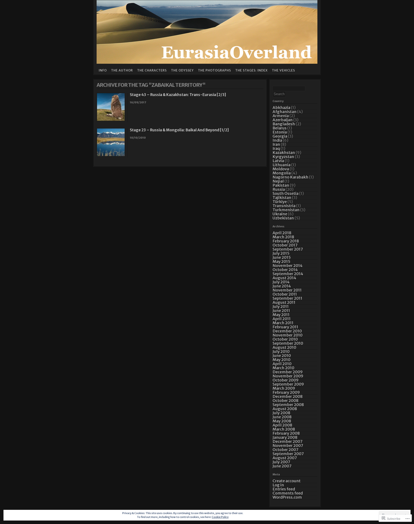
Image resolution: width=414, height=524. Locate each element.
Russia (279, 189)
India (277, 140)
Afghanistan (284, 111)
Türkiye (280, 201)
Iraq (276, 148)
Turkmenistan (286, 209)
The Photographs (214, 70)
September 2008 (288, 404)
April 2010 (282, 363)
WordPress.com (287, 497)
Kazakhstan (284, 152)
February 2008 (286, 433)
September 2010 (288, 343)
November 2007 (288, 445)
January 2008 (285, 437)
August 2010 (284, 347)
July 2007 (281, 461)
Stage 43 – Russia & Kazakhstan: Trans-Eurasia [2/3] (178, 94)
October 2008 (285, 400)
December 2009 (288, 371)
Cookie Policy (220, 517)
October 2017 (285, 245)
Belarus (280, 128)
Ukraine (280, 213)
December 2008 (288, 396)
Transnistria (284, 205)
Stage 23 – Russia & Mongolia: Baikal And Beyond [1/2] (179, 130)
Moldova (281, 168)
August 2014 (284, 277)
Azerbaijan (283, 119)
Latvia (278, 160)
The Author (122, 70)
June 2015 (282, 257)
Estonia (280, 132)
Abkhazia (281, 107)
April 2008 (282, 425)
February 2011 (285, 326)
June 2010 (282, 355)
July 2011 (281, 306)
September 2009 (288, 384)
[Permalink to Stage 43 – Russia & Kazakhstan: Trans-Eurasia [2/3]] (111, 120)
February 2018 (286, 241)
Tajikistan (282, 197)
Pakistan (281, 185)
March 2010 (283, 367)
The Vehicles (283, 70)
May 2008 (282, 421)
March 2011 (283, 322)
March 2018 (283, 236)
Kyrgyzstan (283, 156)
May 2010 (281, 359)
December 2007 (288, 441)
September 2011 (287, 298)
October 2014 (285, 269)
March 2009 (284, 388)
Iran (276, 144)
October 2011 (285, 294)
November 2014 (288, 265)
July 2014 (281, 281)
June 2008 (282, 416)
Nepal (278, 181)
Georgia (280, 136)
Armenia (281, 115)
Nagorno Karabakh (290, 177)
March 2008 (284, 429)
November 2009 (288, 376)
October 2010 (285, 339)
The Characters (152, 70)
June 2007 (282, 466)
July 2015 (281, 253)
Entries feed (284, 489)
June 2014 (282, 286)
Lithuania (281, 164)
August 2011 (284, 302)
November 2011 (287, 290)
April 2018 (282, 232)
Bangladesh (284, 123)
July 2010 (281, 351)
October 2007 (285, 449)
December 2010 (287, 331)
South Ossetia (285, 193)
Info (103, 70)
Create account (287, 480)
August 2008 (285, 408)
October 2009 (286, 380)
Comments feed (288, 493)
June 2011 (281, 310)
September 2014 (288, 273)
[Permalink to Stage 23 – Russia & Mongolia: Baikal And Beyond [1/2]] (111, 155)
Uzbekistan (283, 217)
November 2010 (288, 335)
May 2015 (281, 261)
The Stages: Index (251, 70)
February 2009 (286, 392)
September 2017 (288, 249)
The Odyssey (182, 70)
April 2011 (282, 318)
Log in (278, 484)
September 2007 (288, 453)
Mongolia (282, 173)
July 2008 (281, 412)
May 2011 (281, 314)
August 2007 (285, 457)
